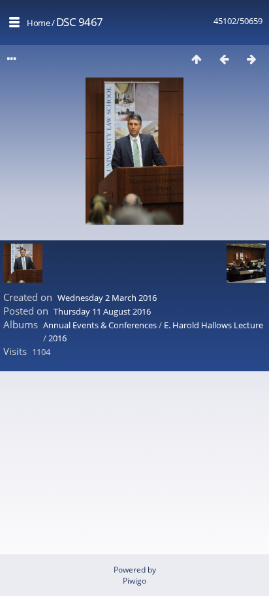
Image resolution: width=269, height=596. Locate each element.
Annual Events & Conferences (100, 325)
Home (38, 23)
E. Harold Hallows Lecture (213, 325)
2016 (57, 338)
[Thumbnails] (196, 58)
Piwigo (134, 580)
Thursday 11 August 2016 (102, 311)
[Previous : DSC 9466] (224, 58)
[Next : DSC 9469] (251, 58)
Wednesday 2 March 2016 (107, 298)
